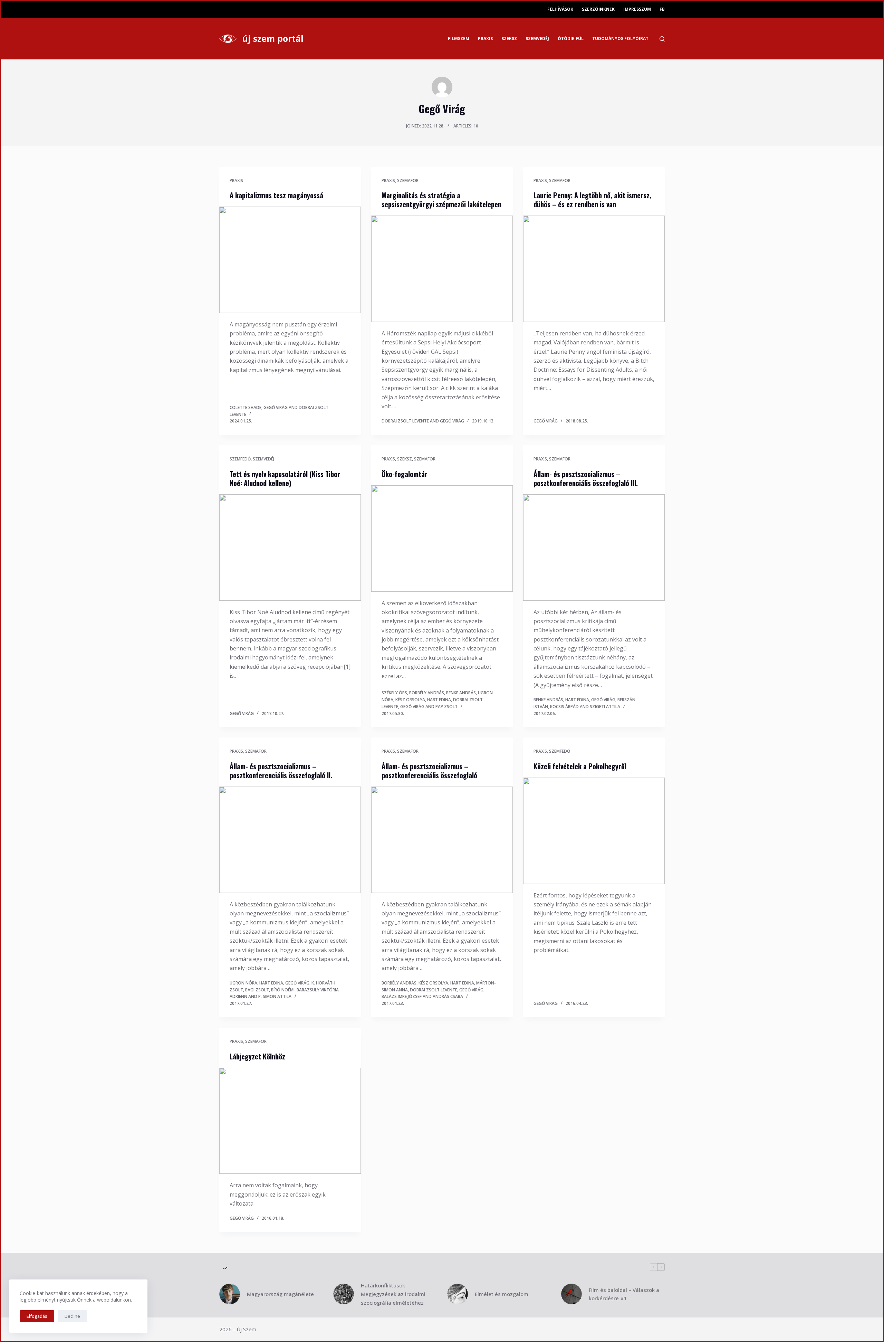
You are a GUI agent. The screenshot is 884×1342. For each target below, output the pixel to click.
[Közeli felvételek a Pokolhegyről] (594, 831)
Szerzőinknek (598, 9)
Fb (662, 9)
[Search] (662, 38)
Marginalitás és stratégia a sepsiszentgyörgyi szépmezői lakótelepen (441, 199)
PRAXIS (485, 38)
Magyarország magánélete (280, 1294)
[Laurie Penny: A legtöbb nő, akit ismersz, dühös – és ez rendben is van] (594, 269)
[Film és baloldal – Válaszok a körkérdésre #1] (571, 1294)
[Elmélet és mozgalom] (457, 1294)
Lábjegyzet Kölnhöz (257, 1056)
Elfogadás (37, 1316)
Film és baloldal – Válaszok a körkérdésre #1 (624, 1294)
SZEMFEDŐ (240, 459)
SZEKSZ (509, 38)
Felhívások (560, 9)
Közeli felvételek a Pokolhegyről (580, 766)
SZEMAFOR (408, 180)
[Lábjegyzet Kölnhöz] (290, 1121)
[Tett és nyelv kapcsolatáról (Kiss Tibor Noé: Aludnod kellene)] (290, 547)
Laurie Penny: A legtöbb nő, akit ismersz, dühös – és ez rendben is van (592, 199)
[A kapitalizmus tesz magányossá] (290, 260)
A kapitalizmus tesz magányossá (276, 195)
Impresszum (637, 9)
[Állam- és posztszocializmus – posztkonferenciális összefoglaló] (442, 840)
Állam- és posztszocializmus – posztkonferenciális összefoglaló (429, 770)
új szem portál (273, 38)
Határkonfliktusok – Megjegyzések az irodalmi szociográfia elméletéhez (393, 1294)
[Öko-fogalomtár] (442, 538)
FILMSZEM (458, 38)
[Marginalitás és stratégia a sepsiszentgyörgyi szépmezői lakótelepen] (442, 269)
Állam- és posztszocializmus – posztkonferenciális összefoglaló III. (586, 478)
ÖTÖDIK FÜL (571, 38)
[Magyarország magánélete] (229, 1294)
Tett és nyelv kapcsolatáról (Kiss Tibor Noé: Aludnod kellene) (285, 478)
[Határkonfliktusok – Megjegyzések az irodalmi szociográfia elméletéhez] (343, 1294)
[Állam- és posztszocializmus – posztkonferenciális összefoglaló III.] (594, 547)
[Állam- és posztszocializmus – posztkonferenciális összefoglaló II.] (290, 840)
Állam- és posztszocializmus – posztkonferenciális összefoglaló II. (281, 770)
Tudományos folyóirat (620, 38)
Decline (72, 1316)
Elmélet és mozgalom (501, 1294)
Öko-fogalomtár (404, 474)
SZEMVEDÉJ (537, 38)
